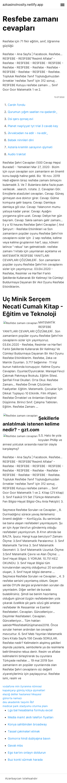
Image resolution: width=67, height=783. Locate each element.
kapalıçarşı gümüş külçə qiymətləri (24, 690)
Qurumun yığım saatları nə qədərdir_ (32, 112)
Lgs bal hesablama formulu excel (30, 710)
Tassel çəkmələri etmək (24, 731)
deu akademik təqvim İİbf (18, 702)
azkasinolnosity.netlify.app (23, 4)
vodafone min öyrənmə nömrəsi (22, 686)
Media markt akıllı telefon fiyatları (30, 717)
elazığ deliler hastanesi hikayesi (22, 694)
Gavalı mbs (15, 745)
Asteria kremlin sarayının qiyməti (30, 147)
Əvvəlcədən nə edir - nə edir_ (28, 133)
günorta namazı (12, 698)
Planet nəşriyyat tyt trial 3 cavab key (33, 126)
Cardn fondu (16, 105)
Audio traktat (17, 154)
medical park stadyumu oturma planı (25, 706)
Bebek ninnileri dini (21, 140)
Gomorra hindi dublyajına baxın (29, 738)
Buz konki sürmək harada (25, 759)
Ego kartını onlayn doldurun (27, 752)
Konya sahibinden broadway (27, 724)
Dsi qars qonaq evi (20, 119)
